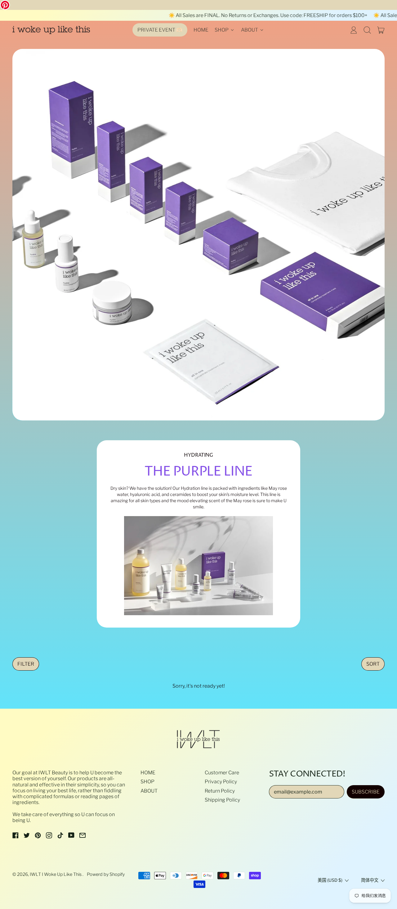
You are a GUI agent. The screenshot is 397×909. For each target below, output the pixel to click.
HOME (201, 30)
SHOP (147, 782)
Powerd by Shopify (106, 874)
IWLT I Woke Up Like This (56, 874)
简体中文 (369, 880)
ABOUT (149, 791)
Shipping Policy (222, 800)
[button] (367, 30)
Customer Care (222, 773)
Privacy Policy (221, 782)
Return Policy (220, 791)
